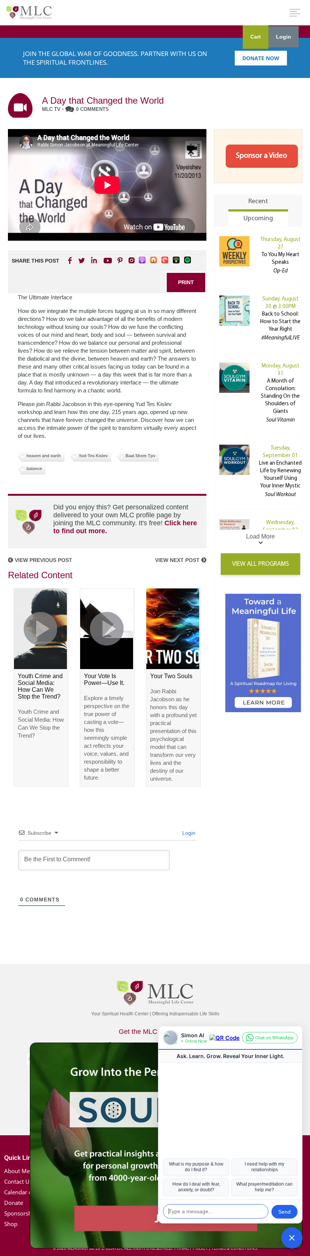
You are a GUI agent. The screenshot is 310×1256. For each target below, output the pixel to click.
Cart (255, 37)
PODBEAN (176, 260)
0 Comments (92, 109)
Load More (260, 536)
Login (283, 37)
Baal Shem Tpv (140, 455)
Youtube (106, 260)
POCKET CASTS (165, 260)
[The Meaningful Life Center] (29, 12)
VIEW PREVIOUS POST (42, 560)
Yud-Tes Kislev (93, 455)
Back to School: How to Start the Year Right (280, 321)
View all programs (260, 564)
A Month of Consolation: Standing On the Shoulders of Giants (280, 396)
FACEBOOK (70, 260)
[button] (291, 1237)
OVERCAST (154, 260)
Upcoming (258, 218)
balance (34, 468)
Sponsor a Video (261, 156)
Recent (258, 201)
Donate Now (260, 58)
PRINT (186, 282)
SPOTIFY (188, 260)
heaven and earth (43, 455)
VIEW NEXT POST (178, 560)
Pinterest (120, 260)
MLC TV (51, 109)
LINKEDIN (93, 260)
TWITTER (82, 260)
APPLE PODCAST (142, 260)
